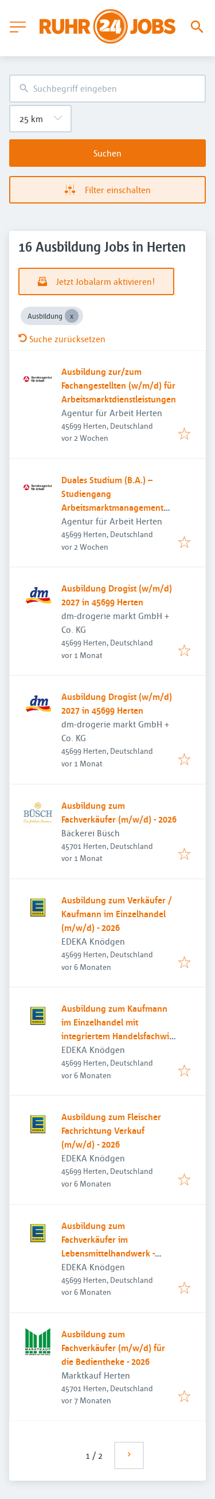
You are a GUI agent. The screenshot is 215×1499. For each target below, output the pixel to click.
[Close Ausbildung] (72, 316)
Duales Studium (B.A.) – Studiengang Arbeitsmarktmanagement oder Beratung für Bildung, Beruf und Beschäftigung (114, 507)
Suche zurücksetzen (67, 339)
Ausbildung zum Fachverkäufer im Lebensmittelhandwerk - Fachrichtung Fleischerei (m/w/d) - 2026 (108, 1253)
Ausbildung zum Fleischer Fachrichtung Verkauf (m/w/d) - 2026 (111, 1130)
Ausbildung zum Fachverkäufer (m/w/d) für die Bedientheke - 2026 (113, 1347)
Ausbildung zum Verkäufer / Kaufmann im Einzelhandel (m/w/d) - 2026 (116, 913)
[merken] (184, 434)
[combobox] (107, 89)
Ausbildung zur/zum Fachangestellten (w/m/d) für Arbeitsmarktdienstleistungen (118, 385)
